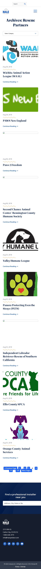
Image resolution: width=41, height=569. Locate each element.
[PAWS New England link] (20, 99)
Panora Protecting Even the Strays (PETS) (19, 307)
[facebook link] (4, 543)
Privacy (17, 566)
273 (18, 470)
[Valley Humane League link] (20, 239)
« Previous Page (10, 468)
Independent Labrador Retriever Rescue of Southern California (20, 356)
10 (11, 470)
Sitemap (22, 566)
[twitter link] (9, 543)
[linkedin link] (13, 543)
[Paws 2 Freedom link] (20, 144)
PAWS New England (14, 120)
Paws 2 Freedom (12, 165)
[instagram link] (17, 543)
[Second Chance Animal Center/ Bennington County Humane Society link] (20, 188)
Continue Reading (9, 82)
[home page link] (16, 11)
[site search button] (25, 4)
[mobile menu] (35, 11)
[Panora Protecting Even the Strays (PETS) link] (20, 284)
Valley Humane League (16, 260)
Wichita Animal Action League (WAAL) (16, 74)
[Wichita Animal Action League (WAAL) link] (20, 52)
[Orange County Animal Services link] (20, 428)
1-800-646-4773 (8, 535)
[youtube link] (22, 543)
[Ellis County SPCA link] (20, 383)
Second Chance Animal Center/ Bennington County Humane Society (19, 213)
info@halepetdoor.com (11, 538)
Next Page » (26, 470)
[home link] (6, 524)
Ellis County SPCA (14, 404)
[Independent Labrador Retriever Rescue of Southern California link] (20, 332)
